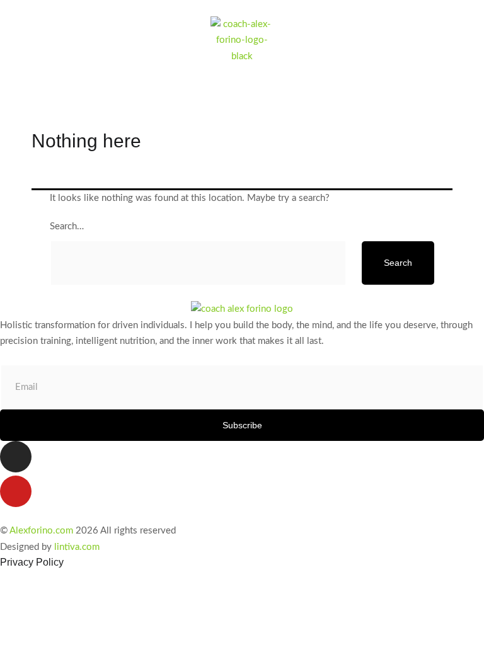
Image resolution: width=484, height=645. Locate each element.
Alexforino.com (41, 530)
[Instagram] (16, 456)
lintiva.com (77, 547)
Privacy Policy (32, 562)
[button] (473, 73)
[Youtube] (16, 491)
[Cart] (25, 99)
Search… (67, 226)
